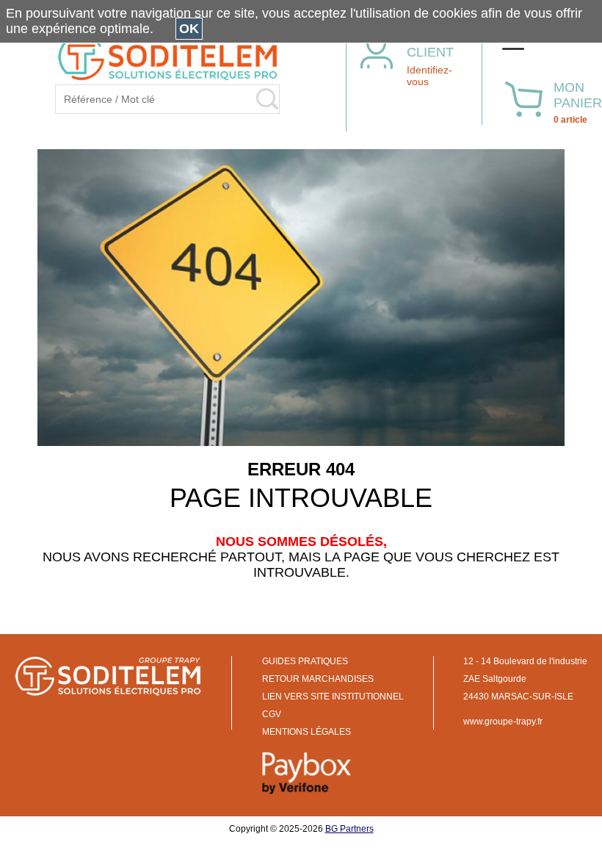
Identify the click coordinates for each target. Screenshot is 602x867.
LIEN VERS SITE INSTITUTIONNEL (333, 696)
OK (189, 28)
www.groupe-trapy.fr (503, 721)
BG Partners (349, 829)
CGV (271, 714)
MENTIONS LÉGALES (306, 732)
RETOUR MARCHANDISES (318, 679)
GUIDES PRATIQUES (305, 661)
